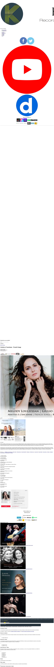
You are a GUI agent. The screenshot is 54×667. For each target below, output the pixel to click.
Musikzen (11, 452)
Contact (3, 35)
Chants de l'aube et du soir (29, 545)
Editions (3, 33)
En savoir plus (6, 620)
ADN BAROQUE (28, 616)
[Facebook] (23, 44)
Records (3, 32)
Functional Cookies (3, 626)
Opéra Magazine (7, 452)
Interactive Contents (14, 626)
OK (4, 622)
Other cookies (26, 626)
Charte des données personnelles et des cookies (27, 631)
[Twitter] (30, 44)
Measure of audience (8, 626)
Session (30, 626)
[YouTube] (27, 94)
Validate (12, 666)
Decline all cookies (8, 666)
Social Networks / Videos (21, 626)
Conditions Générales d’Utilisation (15, 631)
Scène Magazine (2, 452)
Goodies (3, 34)
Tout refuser (7, 622)
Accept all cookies (3, 666)
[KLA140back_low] (13, 441)
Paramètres (2, 622)
